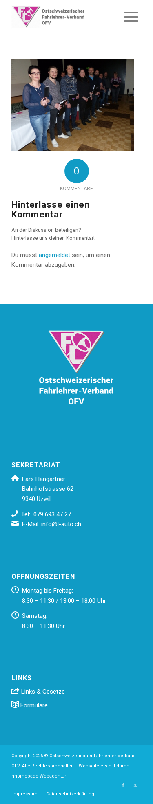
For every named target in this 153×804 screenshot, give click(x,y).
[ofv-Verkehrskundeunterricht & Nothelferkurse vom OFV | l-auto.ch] (63, 16)
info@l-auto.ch (61, 524)
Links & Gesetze (42, 691)
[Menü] (131, 16)
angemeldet (54, 255)
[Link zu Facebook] (123, 786)
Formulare (33, 705)
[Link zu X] (135, 786)
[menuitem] (131, 16)
